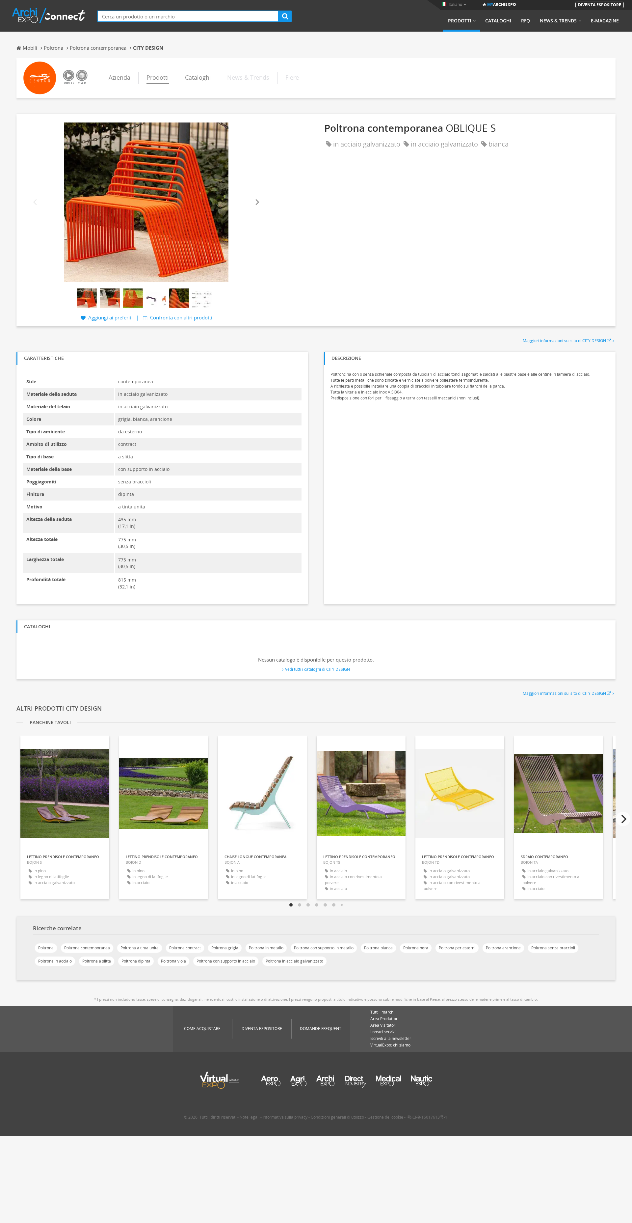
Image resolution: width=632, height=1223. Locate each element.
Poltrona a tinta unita (139, 948)
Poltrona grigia (224, 948)
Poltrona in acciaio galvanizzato (294, 961)
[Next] (257, 202)
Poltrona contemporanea (87, 948)
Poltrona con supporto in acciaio (226, 961)
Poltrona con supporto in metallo (324, 948)
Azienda (119, 77)
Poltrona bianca (378, 948)
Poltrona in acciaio (55, 961)
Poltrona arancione (503, 948)
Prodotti (459, 21)
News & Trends (558, 21)
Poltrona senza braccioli (553, 948)
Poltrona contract (185, 948)
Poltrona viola (173, 961)
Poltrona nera (415, 948)
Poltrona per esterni (457, 948)
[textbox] (188, 16)
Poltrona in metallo (266, 948)
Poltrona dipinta (135, 961)
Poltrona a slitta (96, 961)
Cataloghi (498, 21)
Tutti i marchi (382, 1012)
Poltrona (46, 948)
